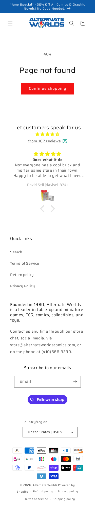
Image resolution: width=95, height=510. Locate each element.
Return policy (22, 274)
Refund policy (43, 491)
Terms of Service (24, 263)
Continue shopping (47, 88)
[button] (10, 23)
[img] (47, 134)
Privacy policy (68, 491)
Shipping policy (64, 499)
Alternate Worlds (45, 485)
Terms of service (36, 499)
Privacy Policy (22, 286)
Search (16, 252)
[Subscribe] (75, 382)
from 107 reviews (44, 141)
